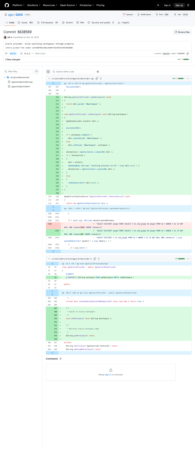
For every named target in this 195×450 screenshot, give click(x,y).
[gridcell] (118, 83)
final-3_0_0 (40, 53)
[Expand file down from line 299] (52, 353)
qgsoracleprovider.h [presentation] (20, 86)
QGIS (19, 14)
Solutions (32, 5)
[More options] (188, 78)
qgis (11, 14)
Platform (17, 5)
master (13, 54)
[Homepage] (7, 5)
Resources (49, 5)
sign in (108, 374)
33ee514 (166, 54)
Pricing (100, 5)
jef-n (10, 37)
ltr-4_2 (27, 53)
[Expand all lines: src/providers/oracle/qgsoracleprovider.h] (99, 259)
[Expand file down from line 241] (53, 207)
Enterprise (85, 5)
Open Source (67, 5)
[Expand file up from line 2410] (53, 210)
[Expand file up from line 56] (52, 263)
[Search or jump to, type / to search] (158, 5)
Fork (163, 14)
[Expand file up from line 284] (52, 294)
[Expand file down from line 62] (52, 291)
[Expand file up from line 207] (53, 83)
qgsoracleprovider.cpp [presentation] (22, 81)
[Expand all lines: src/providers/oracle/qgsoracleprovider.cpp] (101, 78)
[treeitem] (21, 82)
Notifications (146, 14)
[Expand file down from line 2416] (53, 251)
